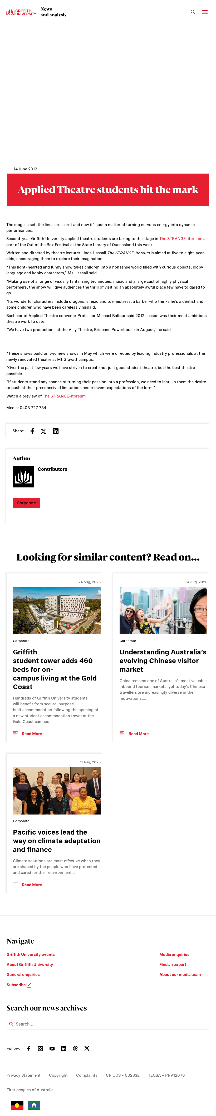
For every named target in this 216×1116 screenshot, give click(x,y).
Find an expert (172, 964)
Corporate (26, 503)
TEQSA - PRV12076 (166, 1075)
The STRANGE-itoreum (180, 238)
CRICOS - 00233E (123, 1075)
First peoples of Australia (30, 1090)
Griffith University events (31, 954)
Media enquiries (174, 954)
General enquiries (23, 974)
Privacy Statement (24, 1075)
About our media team (180, 974)
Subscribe (17, 985)
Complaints (86, 1075)
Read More (32, 733)
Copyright (58, 1075)
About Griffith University (30, 964)
